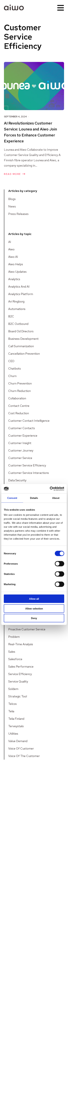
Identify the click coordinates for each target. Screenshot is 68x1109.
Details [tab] (34, 497)
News (12, 206)
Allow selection (34, 608)
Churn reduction (19, 391)
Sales (11, 652)
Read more (12, 174)
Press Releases (18, 214)
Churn (12, 376)
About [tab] (55, 497)
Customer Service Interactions (28, 473)
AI (9, 242)
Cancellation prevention (24, 353)
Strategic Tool (17, 696)
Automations (16, 309)
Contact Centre (18, 406)
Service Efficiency (20, 674)
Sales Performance (21, 666)
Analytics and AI (19, 286)
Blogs (12, 199)
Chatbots (14, 368)
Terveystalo (16, 726)
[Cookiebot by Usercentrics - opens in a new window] (49, 489)
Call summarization (21, 346)
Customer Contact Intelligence (29, 421)
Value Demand (17, 741)
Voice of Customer (21, 748)
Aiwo (11, 249)
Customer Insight (19, 443)
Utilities (13, 733)
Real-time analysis (20, 644)
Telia (11, 711)
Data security (17, 480)
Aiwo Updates (17, 272)
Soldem (13, 689)
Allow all (34, 598)
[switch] (59, 563)
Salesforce (15, 659)
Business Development (23, 339)
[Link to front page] (14, 7)
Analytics (14, 279)
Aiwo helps (15, 264)
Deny (34, 618)
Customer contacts (21, 428)
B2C (11, 316)
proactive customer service (26, 629)
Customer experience (22, 435)
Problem (14, 637)
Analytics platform (20, 294)
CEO (11, 361)
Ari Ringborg (16, 301)
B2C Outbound (18, 324)
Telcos (12, 704)
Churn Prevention (20, 383)
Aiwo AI (13, 257)
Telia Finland (16, 719)
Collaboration (17, 398)
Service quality (18, 681)
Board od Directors (21, 331)
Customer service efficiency (27, 465)
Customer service (20, 458)
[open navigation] (60, 7)
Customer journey (20, 450)
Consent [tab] (12, 497)
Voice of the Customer (24, 756)
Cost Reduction (18, 413)
